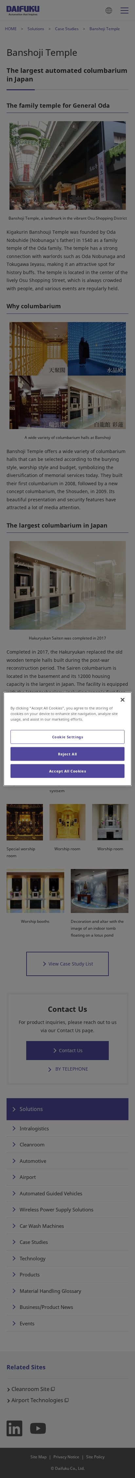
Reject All (67, 753)
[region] (67, 739)
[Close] (122, 700)
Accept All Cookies (67, 771)
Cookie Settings (67, 736)
